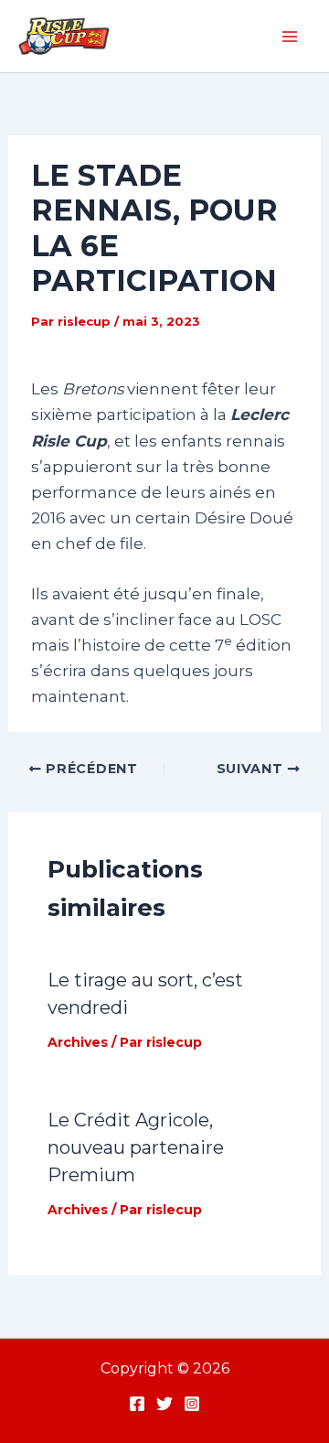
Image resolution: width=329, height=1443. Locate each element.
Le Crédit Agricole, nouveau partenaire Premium (136, 1147)
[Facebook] (137, 1403)
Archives (78, 1042)
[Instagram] (192, 1403)
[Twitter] (164, 1403)
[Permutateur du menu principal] (291, 37)
